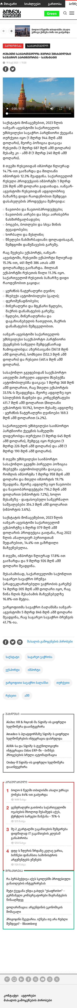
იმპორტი (34, 670)
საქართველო (37, 46)
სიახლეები (32, 3)
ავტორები (28, 995)
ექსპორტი (13, 670)
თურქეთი (63, 683)
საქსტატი (12, 657)
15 (7, 979)
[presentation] (4, 31)
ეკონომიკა (13, 46)
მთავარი (10, 3)
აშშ (26, 695)
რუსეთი (11, 695)
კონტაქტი (11, 995)
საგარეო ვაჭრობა (39, 657)
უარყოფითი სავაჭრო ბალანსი (27, 683)
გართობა (54, 3)
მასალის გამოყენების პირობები (50, 641)
